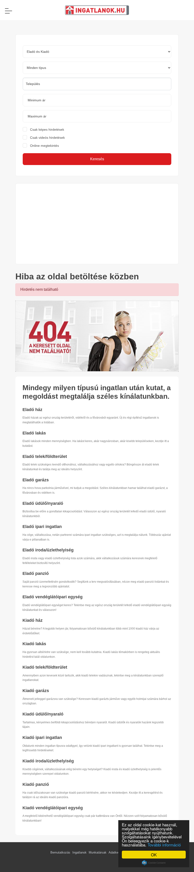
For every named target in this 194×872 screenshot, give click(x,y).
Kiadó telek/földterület (44, 667)
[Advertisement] (97, 224)
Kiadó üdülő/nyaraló (42, 714)
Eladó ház (32, 409)
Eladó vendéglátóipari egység (52, 597)
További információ (164, 845)
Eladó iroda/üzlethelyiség (48, 550)
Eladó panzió (35, 573)
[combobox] (97, 84)
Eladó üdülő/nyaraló (42, 503)
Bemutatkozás (60, 852)
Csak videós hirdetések (47, 137)
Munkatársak (97, 852)
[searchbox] (97, 84)
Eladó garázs (35, 480)
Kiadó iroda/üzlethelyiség (48, 761)
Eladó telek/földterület (44, 456)
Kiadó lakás (34, 643)
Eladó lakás (34, 433)
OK (154, 855)
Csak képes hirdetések (47, 129)
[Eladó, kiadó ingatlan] (97, 336)
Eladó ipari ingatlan (42, 526)
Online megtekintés (44, 146)
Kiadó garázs (35, 690)
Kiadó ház (32, 620)
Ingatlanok (79, 852)
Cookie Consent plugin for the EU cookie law (154, 862)
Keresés (97, 159)
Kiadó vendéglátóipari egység (52, 807)
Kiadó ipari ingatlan (42, 737)
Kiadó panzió (35, 784)
